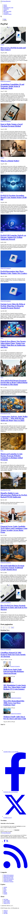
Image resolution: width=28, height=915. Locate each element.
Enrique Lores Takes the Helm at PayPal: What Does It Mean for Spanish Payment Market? (13, 306)
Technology (6, 8)
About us (5, 910)
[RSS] (15, 869)
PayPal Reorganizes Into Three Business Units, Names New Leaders (14, 272)
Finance (5, 6)
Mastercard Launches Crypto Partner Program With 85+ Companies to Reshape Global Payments (12, 457)
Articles (2, 44)
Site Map (5, 913)
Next (12, 627)
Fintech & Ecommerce (6, 81)
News (2, 192)
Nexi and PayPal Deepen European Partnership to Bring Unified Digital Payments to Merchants (14, 382)
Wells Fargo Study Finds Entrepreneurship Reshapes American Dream (13, 671)
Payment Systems (7, 14)
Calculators (6, 12)
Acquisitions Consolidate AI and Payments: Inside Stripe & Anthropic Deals (12, 86)
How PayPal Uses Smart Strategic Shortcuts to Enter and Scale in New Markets (14, 607)
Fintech (5, 5)
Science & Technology (6, 649)
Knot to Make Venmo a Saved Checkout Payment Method (11, 125)
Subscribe (17, 830)
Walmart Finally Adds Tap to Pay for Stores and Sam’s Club (14, 718)
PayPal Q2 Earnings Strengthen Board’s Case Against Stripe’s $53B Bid (13, 197)
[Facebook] (4, 841)
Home (4, 19)
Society (5, 10)
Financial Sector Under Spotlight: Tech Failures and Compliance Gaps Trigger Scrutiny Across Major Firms (14, 529)
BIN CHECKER (7, 11)
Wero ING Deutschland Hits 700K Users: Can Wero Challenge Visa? (13, 703)
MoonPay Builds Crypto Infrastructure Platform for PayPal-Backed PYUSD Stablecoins (14, 495)
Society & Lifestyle (15, 666)
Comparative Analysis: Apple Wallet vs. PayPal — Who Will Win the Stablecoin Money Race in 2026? (14, 418)
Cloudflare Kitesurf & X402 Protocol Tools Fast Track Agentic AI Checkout (13, 654)
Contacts (5, 911)
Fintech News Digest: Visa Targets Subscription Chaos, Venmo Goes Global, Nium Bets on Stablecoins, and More (13, 344)
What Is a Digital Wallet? (10, 161)
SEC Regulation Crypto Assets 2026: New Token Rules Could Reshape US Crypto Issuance (14, 687)
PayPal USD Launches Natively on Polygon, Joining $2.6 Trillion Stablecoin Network (13, 237)
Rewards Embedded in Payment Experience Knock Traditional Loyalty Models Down (12, 567)
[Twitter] (7, 841)
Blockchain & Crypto (8, 7)
